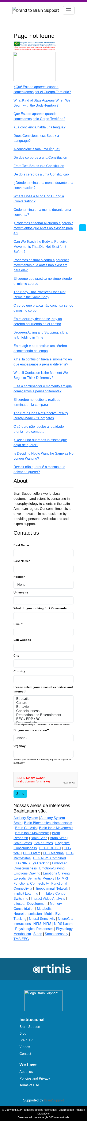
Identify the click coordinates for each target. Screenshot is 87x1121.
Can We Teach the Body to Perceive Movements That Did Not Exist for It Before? (41, 246)
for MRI (62, 878)
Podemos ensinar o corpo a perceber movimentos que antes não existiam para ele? (41, 265)
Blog (22, 1033)
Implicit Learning (26, 893)
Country (19, 671)
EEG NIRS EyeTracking (31, 863)
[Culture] (43, 703)
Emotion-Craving (52, 868)
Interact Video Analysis (48, 898)
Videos (24, 1047)
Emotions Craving (27, 873)
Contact (25, 1053)
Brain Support (29, 1027)
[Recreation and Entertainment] (43, 715)
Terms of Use (29, 1085)
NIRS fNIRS (42, 924)
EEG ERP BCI (50, 848)
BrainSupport (54, 1100)
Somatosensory (57, 934)
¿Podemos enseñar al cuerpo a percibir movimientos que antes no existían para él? (43, 228)
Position (20, 576)
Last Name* (22, 561)
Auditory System (26, 818)
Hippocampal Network (51, 888)
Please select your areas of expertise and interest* (43, 689)
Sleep (37, 934)
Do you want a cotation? (31, 730)
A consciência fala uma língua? (37, 149)
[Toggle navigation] (69, 10)
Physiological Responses (34, 929)
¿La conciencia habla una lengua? (39, 127)
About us (26, 1072)
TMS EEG (21, 939)
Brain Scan (39, 838)
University (21, 592)
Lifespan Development (30, 903)
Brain (18, 823)
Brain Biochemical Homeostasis (48, 823)
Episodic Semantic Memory (34, 878)
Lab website (22, 639)
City (16, 655)
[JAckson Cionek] (35, 66)
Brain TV (26, 1040)
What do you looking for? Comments (40, 608)
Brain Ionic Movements (56, 828)
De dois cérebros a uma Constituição (41, 174)
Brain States (23, 843)
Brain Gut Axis (26, 828)
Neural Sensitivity (42, 919)
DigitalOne (43, 1113)
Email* (18, 624)
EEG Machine (53, 853)
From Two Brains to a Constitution (39, 166)
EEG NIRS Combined (49, 858)
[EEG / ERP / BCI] (43, 719)
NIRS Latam (63, 924)
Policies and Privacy (34, 1078)
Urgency (20, 746)
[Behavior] (43, 707)
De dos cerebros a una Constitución (40, 157)
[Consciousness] (43, 711)
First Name (21, 545)
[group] (46, 968)
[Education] (43, 699)
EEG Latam (31, 853)
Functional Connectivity (31, 883)
